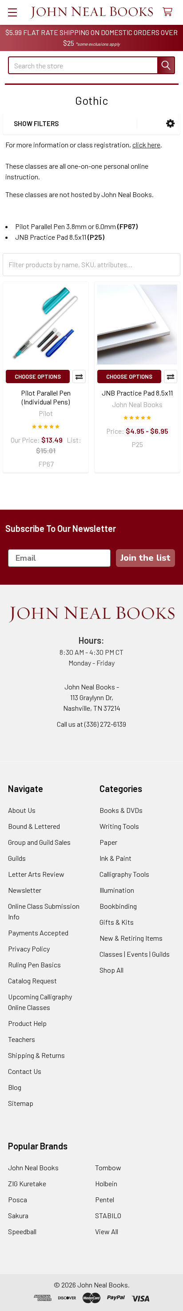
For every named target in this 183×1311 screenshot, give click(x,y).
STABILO (108, 1215)
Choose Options (38, 376)
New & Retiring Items (131, 938)
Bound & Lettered (34, 826)
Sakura (18, 1215)
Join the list (145, 558)
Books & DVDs (121, 810)
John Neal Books (33, 1167)
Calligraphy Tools (124, 874)
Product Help (27, 1023)
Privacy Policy (29, 948)
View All (106, 1231)
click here (146, 144)
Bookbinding (118, 906)
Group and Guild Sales (39, 842)
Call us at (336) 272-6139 (91, 724)
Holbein (106, 1183)
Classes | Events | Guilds (134, 954)
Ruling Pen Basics (34, 964)
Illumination (116, 890)
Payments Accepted (38, 932)
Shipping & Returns (36, 1055)
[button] (170, 123)
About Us (22, 810)
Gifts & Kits (116, 922)
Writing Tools (119, 826)
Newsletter (24, 890)
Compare (79, 376)
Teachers (21, 1039)
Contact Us (24, 1071)
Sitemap (20, 1103)
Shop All (111, 970)
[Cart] (169, 12)
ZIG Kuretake (27, 1183)
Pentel (104, 1199)
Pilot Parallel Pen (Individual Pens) (46, 397)
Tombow (108, 1167)
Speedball (22, 1231)
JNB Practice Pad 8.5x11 (137, 392)
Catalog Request (32, 980)
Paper (108, 842)
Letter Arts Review (36, 874)
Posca (17, 1199)
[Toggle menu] (12, 12)
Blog (14, 1087)
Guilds (17, 858)
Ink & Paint (115, 858)
